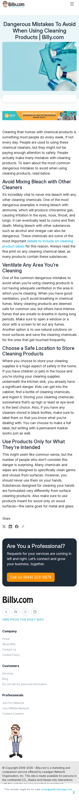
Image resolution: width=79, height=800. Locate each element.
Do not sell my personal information (24, 684)
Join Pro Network (13, 702)
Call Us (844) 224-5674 (30, 577)
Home (6, 638)
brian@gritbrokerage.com (56, 789)
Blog (5, 678)
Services (7, 673)
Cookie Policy (11, 654)
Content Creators (13, 713)
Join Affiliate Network (15, 708)
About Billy (9, 644)
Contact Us (9, 649)
